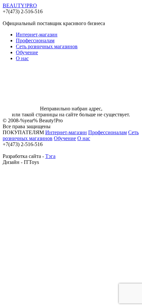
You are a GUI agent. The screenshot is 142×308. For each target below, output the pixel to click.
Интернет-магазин (36, 34)
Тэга (50, 156)
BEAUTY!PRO (20, 5)
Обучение (27, 52)
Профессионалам (35, 40)
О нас (22, 58)
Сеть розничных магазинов (47, 46)
